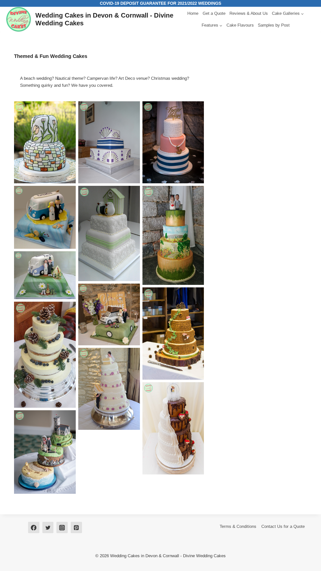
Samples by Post (274, 25)
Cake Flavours (240, 25)
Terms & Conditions (238, 526)
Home (192, 13)
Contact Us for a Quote (283, 526)
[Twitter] (48, 527)
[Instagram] (62, 527)
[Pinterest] (76, 527)
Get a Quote (214, 13)
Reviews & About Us (248, 13)
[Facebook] (33, 527)
